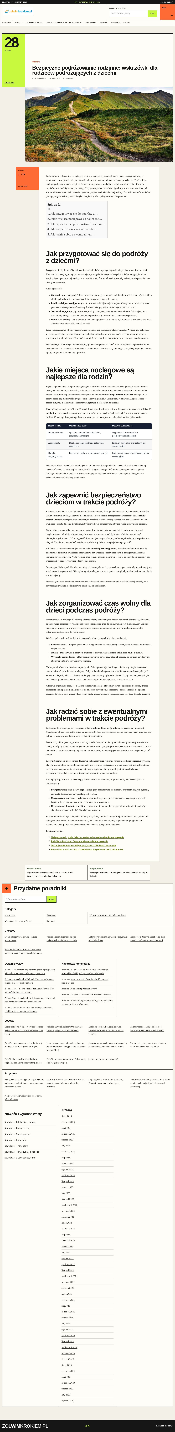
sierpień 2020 (67, 1359)
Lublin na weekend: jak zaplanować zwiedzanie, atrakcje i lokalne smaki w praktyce (106, 1030)
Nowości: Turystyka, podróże (22, 1152)
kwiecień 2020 (68, 1383)
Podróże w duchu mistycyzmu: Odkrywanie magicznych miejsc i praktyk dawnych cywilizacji (150, 1083)
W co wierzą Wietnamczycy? (84, 989)
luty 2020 (65, 1395)
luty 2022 (65, 1252)
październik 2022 (69, 1205)
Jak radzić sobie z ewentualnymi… (73, 234)
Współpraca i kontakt (120, 23)
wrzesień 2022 (68, 1211)
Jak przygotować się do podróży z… (74, 213)
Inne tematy (90, 23)
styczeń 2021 (67, 1329)
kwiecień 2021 (68, 1312)
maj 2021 (65, 1306)
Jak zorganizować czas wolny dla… (73, 229)
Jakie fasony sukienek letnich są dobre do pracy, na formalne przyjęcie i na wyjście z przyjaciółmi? (66, 1046)
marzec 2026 (67, 1140)
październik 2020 (69, 1347)
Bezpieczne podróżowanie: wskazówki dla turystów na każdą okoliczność (87, 849)
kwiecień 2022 (68, 1240)
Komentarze (22, 186)
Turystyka (6, 23)
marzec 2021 (67, 1317)
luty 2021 (65, 1323)
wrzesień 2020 (68, 1353)
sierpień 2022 (67, 1217)
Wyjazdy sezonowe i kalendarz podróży (64, 23)
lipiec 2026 (66, 1116)
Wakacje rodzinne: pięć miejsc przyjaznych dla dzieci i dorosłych (83, 845)
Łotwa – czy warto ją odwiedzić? (103, 1059)
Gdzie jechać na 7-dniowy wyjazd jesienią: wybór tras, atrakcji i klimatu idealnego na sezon (24, 1030)
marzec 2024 (67, 1163)
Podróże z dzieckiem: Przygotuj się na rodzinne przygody (79, 841)
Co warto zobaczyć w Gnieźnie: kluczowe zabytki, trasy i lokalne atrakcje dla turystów (66, 1083)
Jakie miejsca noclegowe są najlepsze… (76, 218)
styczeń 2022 (67, 1258)
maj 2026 (65, 1128)
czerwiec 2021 (68, 1300)
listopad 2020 (67, 1341)
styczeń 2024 (67, 1169)
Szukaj (152, 14)
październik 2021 (69, 1276)
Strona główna (167, 2)
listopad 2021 (67, 1270)
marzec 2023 (67, 1187)
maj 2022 (65, 1234)
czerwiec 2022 (68, 1229)
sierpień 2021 (67, 1288)
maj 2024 (65, 1157)
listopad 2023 (67, 1181)
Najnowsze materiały (164, 1426)
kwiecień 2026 (68, 1134)
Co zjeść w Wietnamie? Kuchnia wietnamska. (91, 994)
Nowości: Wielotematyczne (20, 1157)
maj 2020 (65, 1377)
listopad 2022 (67, 1199)
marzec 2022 (67, 1246)
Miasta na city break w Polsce (29, 23)
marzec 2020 (67, 1389)
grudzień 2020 (68, 1335)
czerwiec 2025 (68, 1151)
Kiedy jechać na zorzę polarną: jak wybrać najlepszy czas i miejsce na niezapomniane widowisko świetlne (24, 1083)
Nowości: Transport (16, 1146)
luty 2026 (65, 1145)
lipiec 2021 (66, 1294)
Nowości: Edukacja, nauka (20, 1122)
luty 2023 (65, 1193)
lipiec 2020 (66, 1365)
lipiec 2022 (66, 1223)
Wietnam (103, 23)
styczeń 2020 (67, 1400)
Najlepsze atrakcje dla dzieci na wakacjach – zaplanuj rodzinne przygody (87, 837)
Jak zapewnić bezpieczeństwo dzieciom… (77, 224)
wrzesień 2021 (68, 1282)
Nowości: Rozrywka (15, 1140)
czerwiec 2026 (68, 1122)
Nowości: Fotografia (17, 1128)
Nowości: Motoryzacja (17, 1134)
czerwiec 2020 (68, 1371)
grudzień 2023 (68, 1175)
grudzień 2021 (68, 1264)
